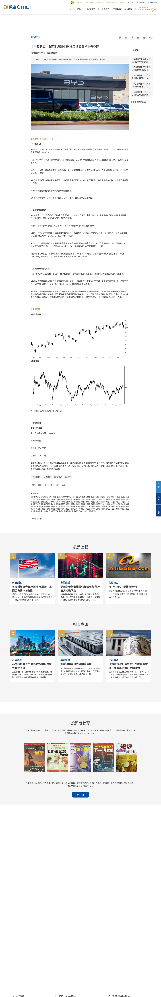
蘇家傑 (68, 477)
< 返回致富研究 (37, 518)
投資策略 (47, 477)
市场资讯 (106, 9)
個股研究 (58, 477)
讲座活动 (80, 795)
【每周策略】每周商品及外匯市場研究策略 (141, 60)
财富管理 (91, 9)
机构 (79, 9)
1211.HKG (36, 477)
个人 (70, 9)
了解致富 (117, 9)
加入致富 (128, 9)
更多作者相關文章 (138, 102)
